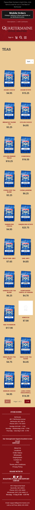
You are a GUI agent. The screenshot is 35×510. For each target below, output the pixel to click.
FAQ (17, 462)
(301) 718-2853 (20, 423)
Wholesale (17, 455)
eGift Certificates (23, 22)
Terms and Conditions (18, 464)
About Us (17, 448)
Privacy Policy (17, 467)
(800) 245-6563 (23, 505)
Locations (17, 450)
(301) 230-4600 (20, 490)
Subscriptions (11, 22)
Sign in (10, 37)
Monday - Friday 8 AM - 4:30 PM (17, 494)
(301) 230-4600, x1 (21, 492)
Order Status (17, 453)
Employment (17, 457)
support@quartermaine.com (20, 503)
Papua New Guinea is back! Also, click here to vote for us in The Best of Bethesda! (17, 4)
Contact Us (17, 460)
